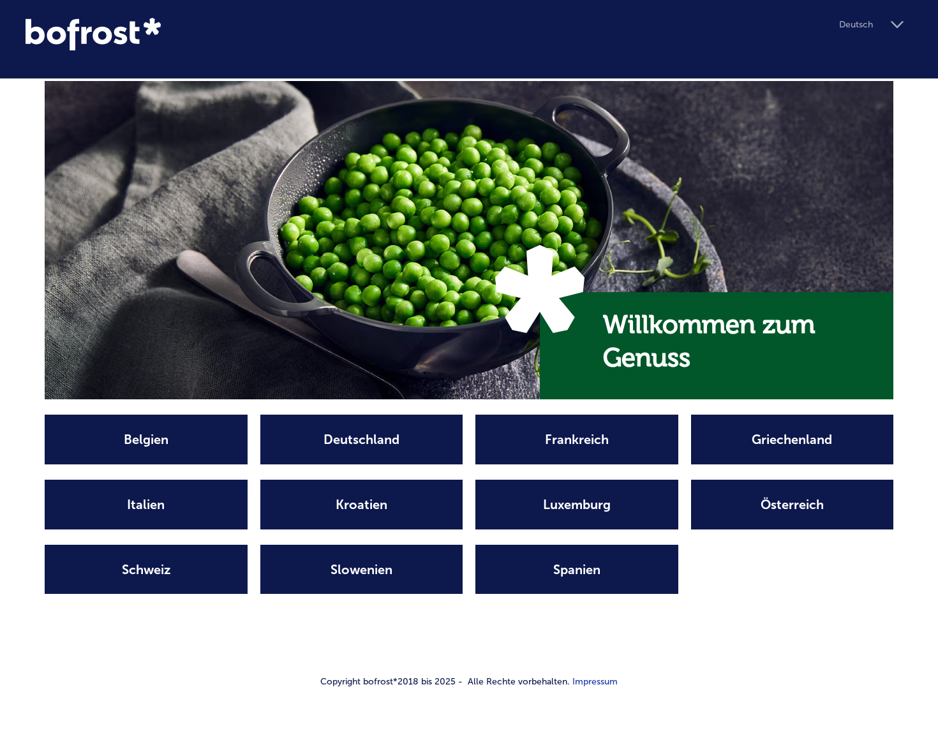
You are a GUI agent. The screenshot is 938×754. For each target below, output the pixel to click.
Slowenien (361, 569)
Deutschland (361, 439)
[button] (875, 25)
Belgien (146, 439)
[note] (146, 439)
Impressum (595, 681)
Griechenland (792, 439)
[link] (427, 34)
